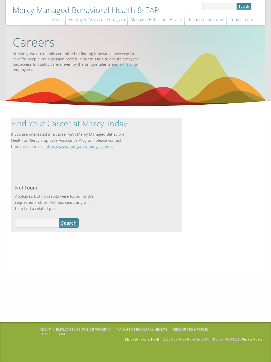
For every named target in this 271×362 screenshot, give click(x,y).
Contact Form (242, 20)
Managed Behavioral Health (156, 20)
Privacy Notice (252, 339)
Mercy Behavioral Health (143, 339)
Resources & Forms (206, 20)
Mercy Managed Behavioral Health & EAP (85, 10)
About (57, 20)
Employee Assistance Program (97, 20)
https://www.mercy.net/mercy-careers (79, 146)
